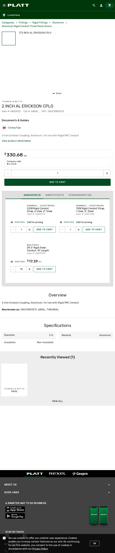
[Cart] (109, 5)
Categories (8, 22)
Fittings (23, 22)
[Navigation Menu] (4, 5)
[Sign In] (101, 5)
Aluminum (58, 22)
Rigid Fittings (40, 22)
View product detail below (16, 140)
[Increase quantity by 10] (29, 269)
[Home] (19, 5)
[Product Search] (94, 5)
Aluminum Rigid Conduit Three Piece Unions (27, 26)
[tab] (32, 195)
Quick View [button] (19, 222)
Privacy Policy (40, 548)
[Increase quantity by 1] (107, 173)
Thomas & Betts (12, 101)
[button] (9, 38)
